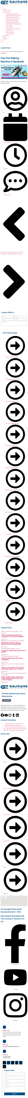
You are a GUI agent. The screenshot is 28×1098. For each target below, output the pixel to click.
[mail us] (4, 1041)
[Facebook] (2, 715)
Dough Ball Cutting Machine (13, 29)
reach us (6, 1030)
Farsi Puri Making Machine (13, 19)
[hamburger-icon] (2, 7)
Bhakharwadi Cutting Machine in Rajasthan (11, 643)
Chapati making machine (12, 22)
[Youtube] (6, 715)
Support (5, 38)
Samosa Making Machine (12, 17)
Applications (6, 35)
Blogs (4, 37)
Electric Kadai (9, 33)
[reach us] (4, 1027)
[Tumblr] (13, 715)
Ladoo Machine (10, 32)
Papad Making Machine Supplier (12, 659)
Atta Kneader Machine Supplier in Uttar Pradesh (12, 636)
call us (5, 1055)
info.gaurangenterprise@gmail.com (11, 1046)
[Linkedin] (17, 715)
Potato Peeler (9, 30)
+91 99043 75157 (6, 1058)
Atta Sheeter (9, 27)
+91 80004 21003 (6, 1056)
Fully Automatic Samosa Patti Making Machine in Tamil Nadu (12, 678)
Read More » (4, 639)
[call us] (4, 1051)
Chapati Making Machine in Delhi (13, 651)
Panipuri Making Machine (12, 14)
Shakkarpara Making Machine (13, 15)
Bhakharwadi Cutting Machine (13, 24)
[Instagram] (10, 715)
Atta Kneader (9, 25)
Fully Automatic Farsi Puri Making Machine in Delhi (12, 668)
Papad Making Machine (12, 20)
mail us (5, 1045)
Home (4, 9)
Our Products (6, 12)
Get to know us (7, 10)
